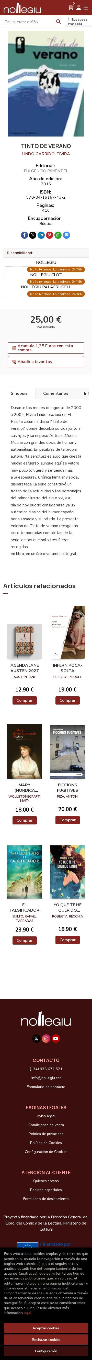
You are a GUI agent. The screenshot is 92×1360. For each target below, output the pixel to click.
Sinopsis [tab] (19, 393)
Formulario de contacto (46, 1086)
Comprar (25, 700)
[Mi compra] (71, 7)
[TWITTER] (36, 1038)
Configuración (46, 1351)
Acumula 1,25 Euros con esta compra (45, 348)
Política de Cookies (46, 1142)
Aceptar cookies (46, 1328)
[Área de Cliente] (78, 7)
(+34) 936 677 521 (46, 1068)
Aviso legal (46, 1115)
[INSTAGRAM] (46, 1038)
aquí (27, 1312)
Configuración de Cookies (46, 1151)
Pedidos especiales (46, 1189)
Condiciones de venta (46, 1124)
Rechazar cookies (46, 1339)
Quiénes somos (46, 1180)
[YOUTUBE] (56, 1038)
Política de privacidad (46, 1133)
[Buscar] (58, 21)
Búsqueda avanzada (77, 22)
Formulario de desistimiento (46, 1198)
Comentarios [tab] (55, 393)
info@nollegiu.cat (46, 1077)
